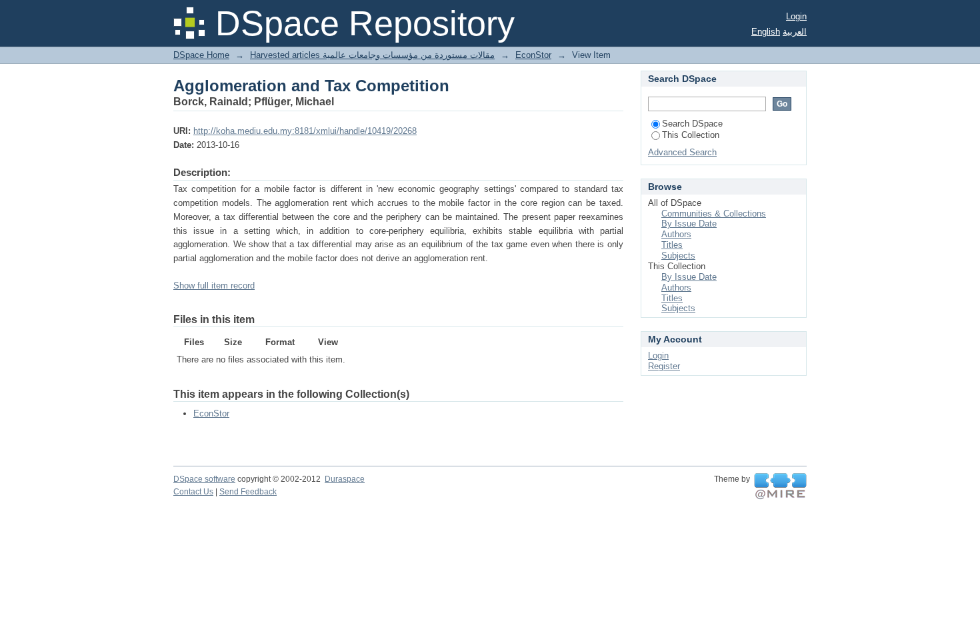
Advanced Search (682, 152)
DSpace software (204, 479)
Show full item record (214, 286)
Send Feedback (248, 491)
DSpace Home (201, 55)
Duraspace (345, 479)
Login (796, 16)
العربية (795, 32)
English (765, 32)
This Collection (690, 135)
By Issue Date (689, 224)
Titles (672, 245)
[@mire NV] (780, 486)
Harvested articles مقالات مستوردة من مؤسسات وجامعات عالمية (372, 55)
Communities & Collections (713, 214)
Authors (676, 234)
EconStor (533, 55)
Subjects (678, 256)
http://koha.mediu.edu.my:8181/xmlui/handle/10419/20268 (305, 131)
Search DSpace (692, 124)
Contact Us (193, 491)
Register (664, 366)
